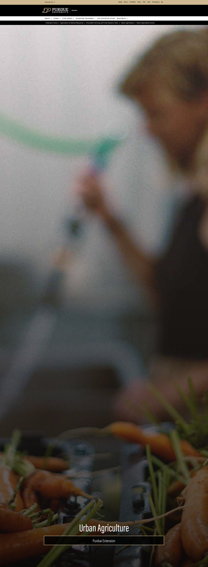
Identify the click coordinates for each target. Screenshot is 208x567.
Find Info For (49, 2)
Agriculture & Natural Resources (71, 22)
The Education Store (106, 18)
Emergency (156, 2)
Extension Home (52, 22)
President (132, 2)
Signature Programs (85, 18)
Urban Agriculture (127, 22)
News (126, 2)
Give (148, 2)
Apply (120, 2)
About (47, 18)
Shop (139, 2)
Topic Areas (67, 18)
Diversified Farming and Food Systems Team (102, 22)
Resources (121, 18)
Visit (144, 2)
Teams (56, 18)
